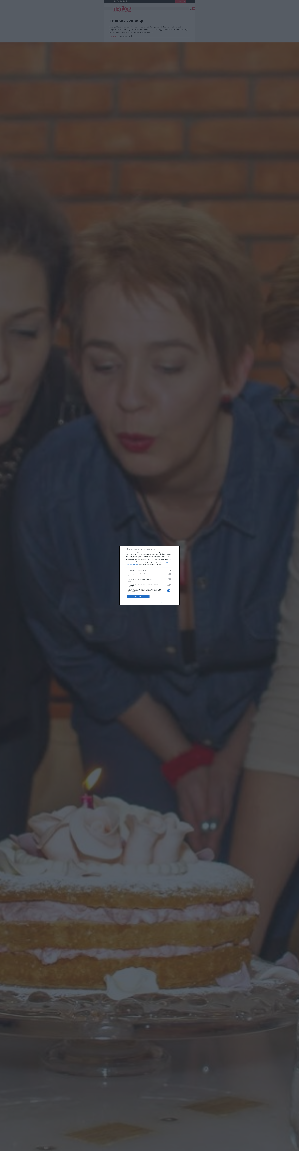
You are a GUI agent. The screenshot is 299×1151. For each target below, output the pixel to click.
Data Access (149, 602)
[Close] (176, 549)
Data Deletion (140, 602)
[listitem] (149, 570)
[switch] (169, 574)
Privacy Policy (158, 602)
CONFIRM (138, 596)
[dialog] (149, 575)
